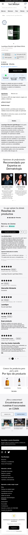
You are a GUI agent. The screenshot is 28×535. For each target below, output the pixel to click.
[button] (3, 3)
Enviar (25, 448)
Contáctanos (4, 506)
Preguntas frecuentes (6, 471)
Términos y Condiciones (7, 461)
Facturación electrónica (7, 477)
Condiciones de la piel (7, 491)
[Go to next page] (18, 359)
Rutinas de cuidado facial (7, 489)
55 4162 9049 (14, 508)
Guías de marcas (5, 495)
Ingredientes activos (6, 493)
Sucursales (4, 504)
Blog (2, 487)
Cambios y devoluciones (7, 479)
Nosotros (3, 459)
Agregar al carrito (17, 70)
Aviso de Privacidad (6, 463)
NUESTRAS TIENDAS (20, 414)
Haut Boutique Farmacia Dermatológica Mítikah (18, 428)
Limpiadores (7, 388)
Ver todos (14, 391)
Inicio (3, 15)
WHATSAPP (4, 501)
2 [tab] (14, 43)
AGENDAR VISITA (7, 414)
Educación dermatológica (8, 497)
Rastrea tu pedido (6, 473)
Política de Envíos (5, 475)
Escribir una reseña (10, 232)
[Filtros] (21, 231)
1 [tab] (13, 43)
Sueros (19, 388)
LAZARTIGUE (4, 50)
